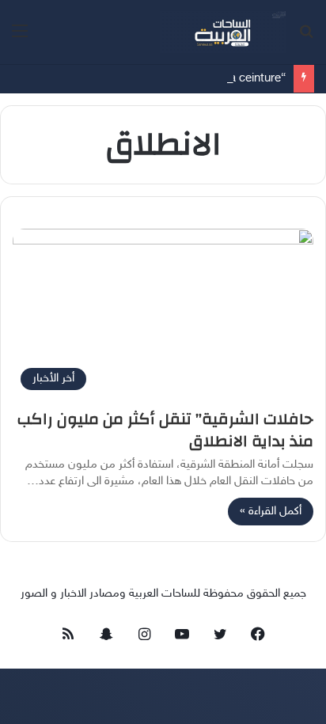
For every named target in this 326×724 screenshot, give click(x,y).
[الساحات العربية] (223, 32)
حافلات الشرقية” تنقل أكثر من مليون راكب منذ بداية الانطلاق (165, 430)
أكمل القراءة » (270, 511)
